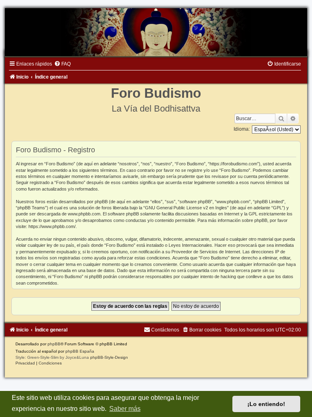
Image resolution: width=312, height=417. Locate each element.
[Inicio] (156, 32)
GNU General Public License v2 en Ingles (186, 207)
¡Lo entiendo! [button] (266, 404)
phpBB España (79, 351)
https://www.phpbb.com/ (52, 226)
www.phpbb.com (84, 213)
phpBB (54, 344)
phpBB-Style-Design (109, 357)
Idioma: (242, 129)
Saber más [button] (125, 408)
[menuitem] (62, 64)
